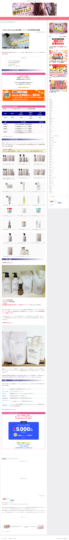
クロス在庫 (14, 538)
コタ (3, 389)
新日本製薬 (4, 405)
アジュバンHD (5, 391)
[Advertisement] (23, 25)
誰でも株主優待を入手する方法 (9, 409)
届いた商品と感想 (12, 64)
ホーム (2, 538)
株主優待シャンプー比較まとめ (14, 65)
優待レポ (6, 538)
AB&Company (5, 398)
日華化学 (4, 395)
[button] (66, 196)
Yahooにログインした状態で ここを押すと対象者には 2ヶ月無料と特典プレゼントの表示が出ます (23, 446)
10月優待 (8, 458)
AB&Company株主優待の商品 (14, 62)
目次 (22, 57)
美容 (12, 458)
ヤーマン (4, 393)
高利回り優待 (16, 458)
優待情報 (4, 458)
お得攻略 (9, 538)
